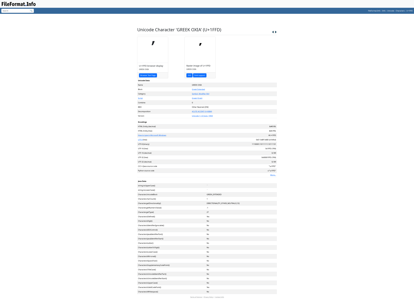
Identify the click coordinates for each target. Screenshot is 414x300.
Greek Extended (198, 89)
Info (384, 11)
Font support (199, 75)
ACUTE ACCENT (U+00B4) (202, 111)
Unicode (390, 11)
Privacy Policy (208, 297)
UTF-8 (140, 140)
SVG (189, 75)
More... (273, 175)
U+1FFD (409, 11)
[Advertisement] (208, 20)
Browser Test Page (148, 75)
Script (140, 98)
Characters (400, 11)
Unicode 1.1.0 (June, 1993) (202, 116)
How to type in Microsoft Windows (152, 135)
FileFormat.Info (374, 11)
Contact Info (219, 297)
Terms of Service (196, 297)
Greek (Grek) (197, 98)
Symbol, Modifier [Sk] (200, 94)
